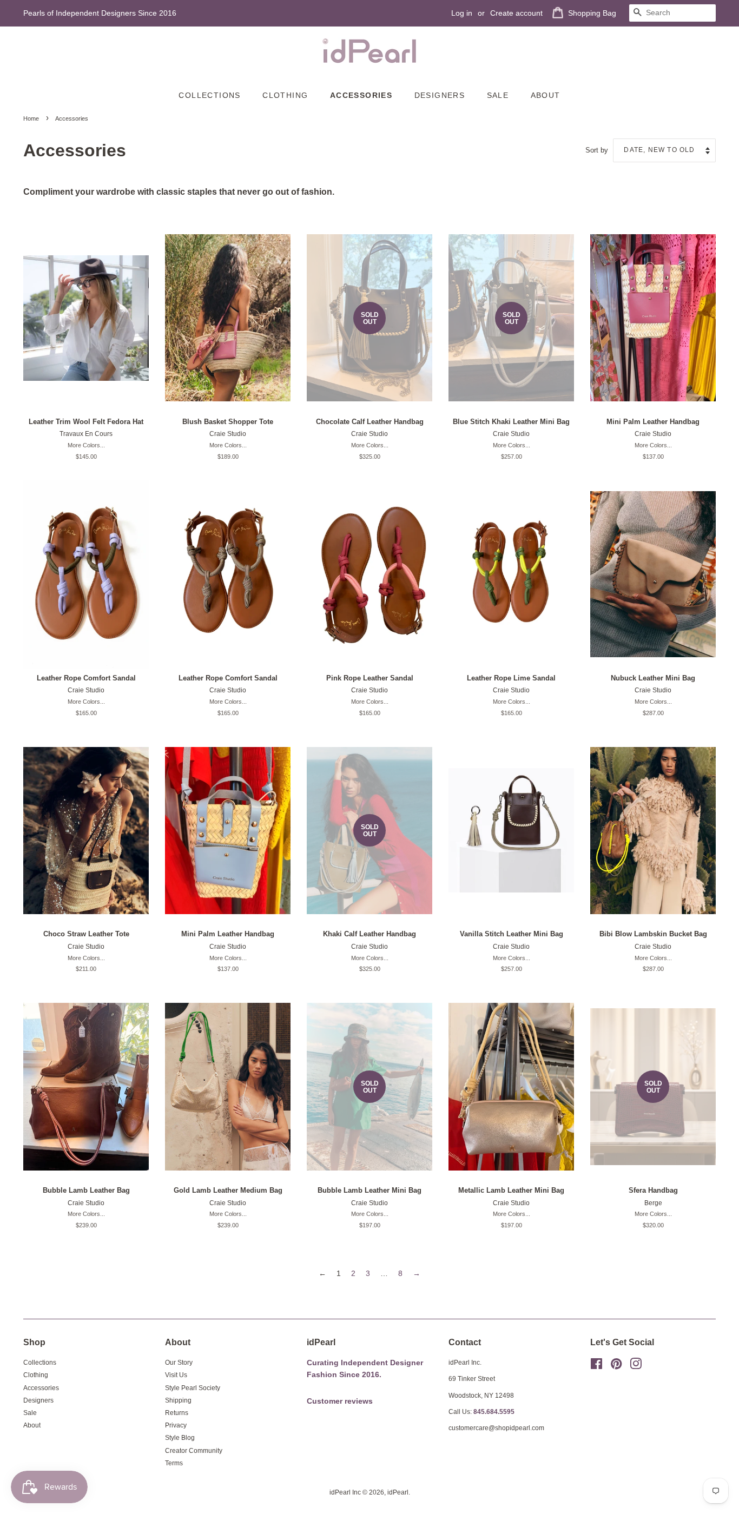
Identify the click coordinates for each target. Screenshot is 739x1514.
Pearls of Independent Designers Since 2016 (99, 13)
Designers (439, 95)
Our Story (179, 1362)
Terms (174, 1463)
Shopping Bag (592, 13)
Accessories (361, 95)
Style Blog (180, 1438)
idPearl (397, 1492)
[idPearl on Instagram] (636, 1366)
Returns (176, 1413)
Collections (209, 95)
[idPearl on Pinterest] (616, 1366)
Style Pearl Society (192, 1388)
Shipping (178, 1400)
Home (31, 118)
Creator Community (193, 1451)
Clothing (285, 95)
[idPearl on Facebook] (596, 1366)
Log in (461, 13)
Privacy (176, 1425)
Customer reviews (340, 1401)
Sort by (596, 150)
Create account (516, 13)
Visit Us (176, 1375)
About (545, 95)
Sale (498, 95)
